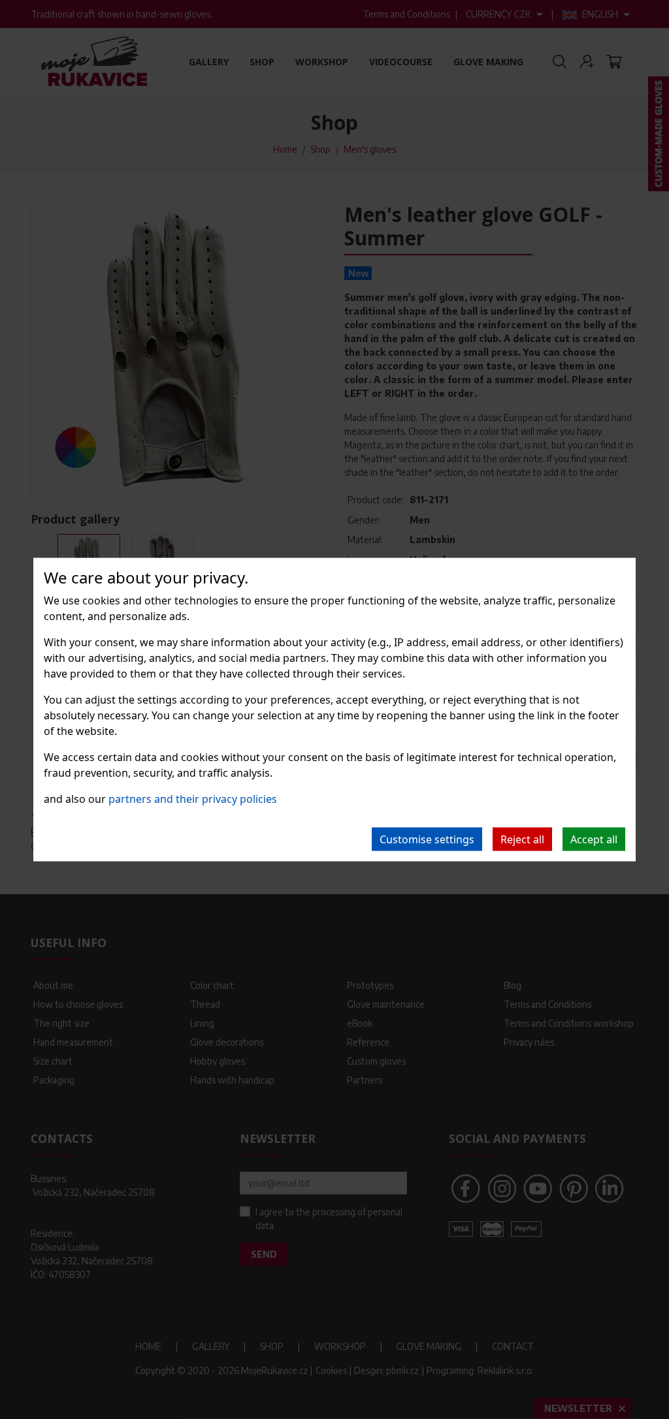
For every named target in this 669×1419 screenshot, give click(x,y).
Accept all (593, 839)
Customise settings (427, 839)
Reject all (522, 839)
